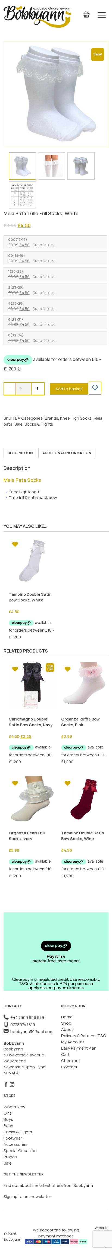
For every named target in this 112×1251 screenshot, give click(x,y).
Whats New (14, 1107)
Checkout (70, 1060)
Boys (8, 1119)
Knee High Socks (76, 418)
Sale (18, 424)
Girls (8, 1113)
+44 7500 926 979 (26, 1017)
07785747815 (22, 1024)
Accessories (15, 1144)
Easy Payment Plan (79, 1048)
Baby (8, 1125)
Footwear (13, 1138)
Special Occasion (20, 1150)
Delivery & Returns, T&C (83, 1035)
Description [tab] (20, 452)
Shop (66, 1023)
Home (67, 1017)
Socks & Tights (38, 424)
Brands (51, 418)
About (67, 1029)
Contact (69, 1067)
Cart (65, 1054)
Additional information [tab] (66, 452)
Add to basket (68, 389)
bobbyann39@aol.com (31, 1031)
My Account (72, 1042)
